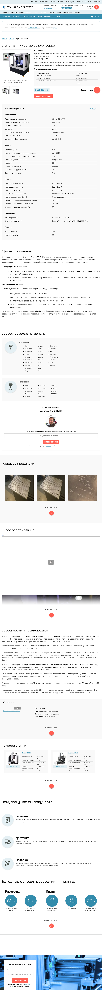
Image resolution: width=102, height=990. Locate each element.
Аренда (44, 12)
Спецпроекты (43, 2)
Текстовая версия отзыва (11, 711)
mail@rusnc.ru (47, 8)
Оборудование (25, 12)
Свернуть (92, 108)
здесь (55, 28)
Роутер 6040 (26, 753)
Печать (96, 16)
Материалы (17, 16)
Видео (40, 16)
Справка (60, 2)
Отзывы (52, 2)
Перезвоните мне (51, 442)
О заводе (34, 2)
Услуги (51, 12)
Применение (7, 16)
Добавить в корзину (43, 96)
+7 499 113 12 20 (66, 8)
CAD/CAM (14, 12)
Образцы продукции (29, 16)
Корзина (78, 12)
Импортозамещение (64, 12)
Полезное (97, 2)
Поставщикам (70, 2)
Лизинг (36, 12)
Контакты (88, 2)
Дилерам (80, 2)
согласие (48, 446)
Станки (6, 12)
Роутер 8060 (73, 753)
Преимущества (49, 16)
